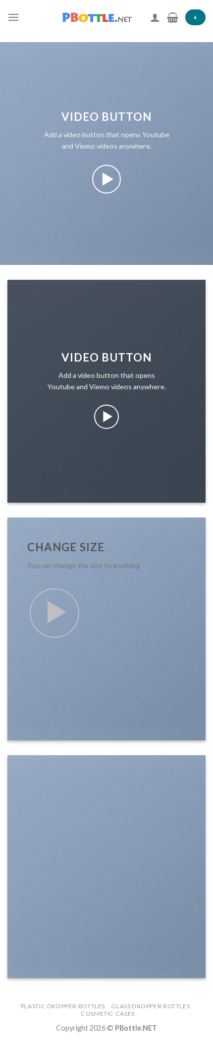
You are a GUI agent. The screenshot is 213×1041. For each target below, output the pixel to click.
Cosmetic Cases (108, 1013)
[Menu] (13, 17)
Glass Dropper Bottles (150, 1006)
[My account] (155, 17)
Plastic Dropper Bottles (63, 1006)
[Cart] (172, 17)
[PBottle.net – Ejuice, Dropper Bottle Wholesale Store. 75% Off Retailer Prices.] (101, 17)
